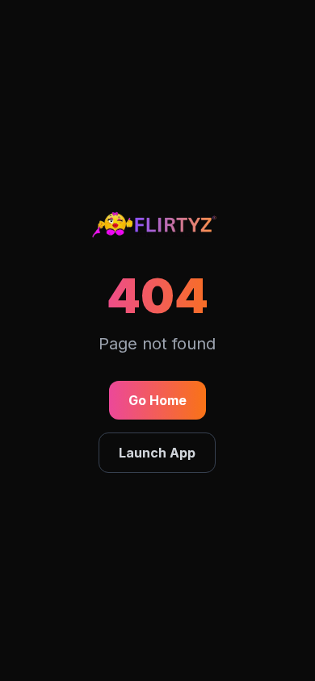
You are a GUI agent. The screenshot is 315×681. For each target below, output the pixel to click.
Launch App (157, 453)
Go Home (157, 400)
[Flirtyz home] (157, 227)
